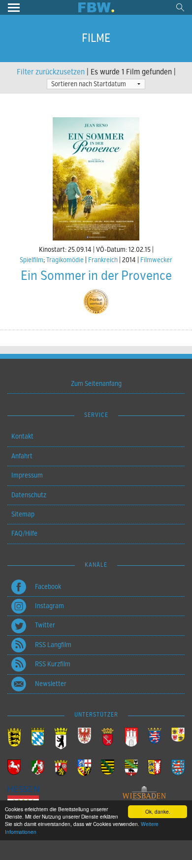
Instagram (49, 606)
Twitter (45, 625)
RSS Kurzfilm (52, 664)
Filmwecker (156, 260)
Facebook (48, 587)
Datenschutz (28, 495)
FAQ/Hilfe (24, 533)
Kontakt (22, 436)
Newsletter (50, 684)
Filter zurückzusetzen (51, 72)
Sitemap (22, 514)
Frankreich (103, 260)
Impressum (27, 475)
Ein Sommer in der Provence (96, 276)
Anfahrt (21, 456)
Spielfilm (31, 260)
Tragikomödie (65, 260)
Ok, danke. (157, 811)
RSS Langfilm (53, 645)
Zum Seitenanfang (96, 383)
